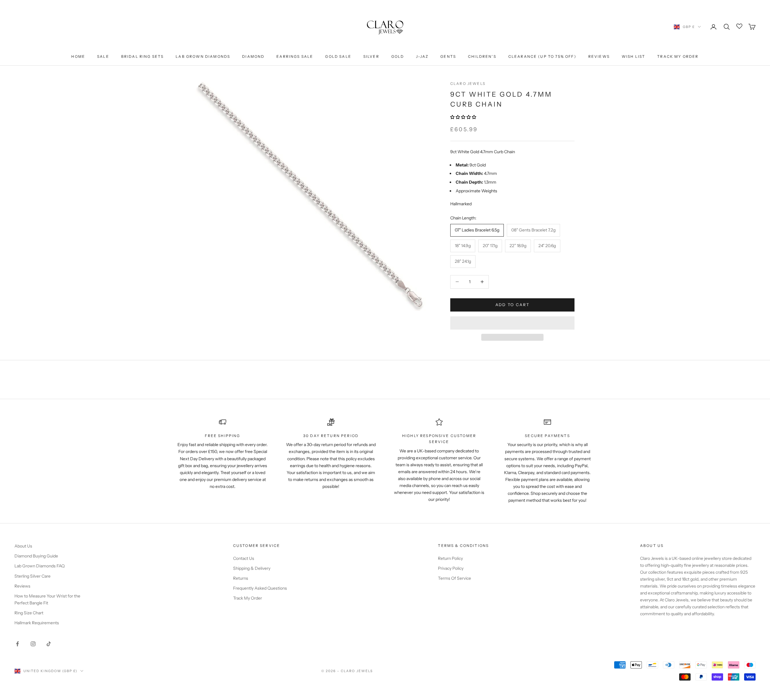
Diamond (253, 56)
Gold (397, 56)
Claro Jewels (467, 83)
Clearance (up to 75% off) (542, 56)
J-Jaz (422, 56)
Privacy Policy (451, 568)
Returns (240, 578)
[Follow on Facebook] (17, 644)
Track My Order (677, 56)
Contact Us (243, 558)
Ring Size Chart (28, 613)
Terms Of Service (454, 578)
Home (78, 56)
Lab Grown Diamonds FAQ (39, 566)
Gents (448, 56)
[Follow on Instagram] (33, 644)
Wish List (633, 56)
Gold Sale (338, 56)
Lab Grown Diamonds (203, 56)
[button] (463, 117)
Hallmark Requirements (36, 622)
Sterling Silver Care (32, 576)
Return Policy (450, 558)
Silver (371, 56)
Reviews (599, 56)
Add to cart (512, 304)
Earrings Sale (294, 56)
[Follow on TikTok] (49, 644)
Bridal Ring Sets (142, 56)
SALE (103, 56)
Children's (482, 56)
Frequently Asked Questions (260, 588)
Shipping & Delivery (251, 568)
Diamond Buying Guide (36, 556)
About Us (23, 546)
